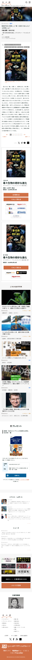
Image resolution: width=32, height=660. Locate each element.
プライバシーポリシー (7, 621)
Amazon (10, 204)
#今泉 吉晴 (9, 362)
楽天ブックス (21, 204)
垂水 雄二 (26, 47)
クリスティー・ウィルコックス (13, 44)
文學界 (6, 635)
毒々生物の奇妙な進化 (10, 47)
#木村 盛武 (4, 390)
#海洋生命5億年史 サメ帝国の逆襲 (14, 338)
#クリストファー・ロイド (7, 415)
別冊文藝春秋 (23, 635)
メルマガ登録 (16, 585)
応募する (12, 475)
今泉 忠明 (4, 30)
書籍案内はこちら (16, 579)
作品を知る (16, 623)
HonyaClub (21, 212)
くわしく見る (15, 199)
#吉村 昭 (15, 390)
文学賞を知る (17, 625)
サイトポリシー (5, 619)
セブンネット (10, 208)
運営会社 (4, 623)
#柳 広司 (4, 362)
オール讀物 (14, 635)
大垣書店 (16, 216)
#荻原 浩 (10, 313)
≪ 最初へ (4, 136)
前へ (7, 134)
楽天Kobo (16, 276)
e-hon (10, 212)
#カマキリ (16, 313)
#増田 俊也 (10, 390)
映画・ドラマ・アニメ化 (19, 627)
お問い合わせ (5, 627)
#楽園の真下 (4, 313)
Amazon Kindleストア (10, 272)
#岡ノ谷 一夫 (16, 415)
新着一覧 (16, 619)
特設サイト (16, 631)
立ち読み (15, 195)
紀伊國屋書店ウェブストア (21, 208)
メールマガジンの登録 (24, 479)
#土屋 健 (4, 338)
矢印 (29, 523)
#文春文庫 (7, 37)
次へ (25, 134)
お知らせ (4, 625)
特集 (15, 629)
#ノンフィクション (11, 38)
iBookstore (21, 272)
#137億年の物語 (24, 415)
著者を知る (16, 621)
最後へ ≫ (27, 136)
